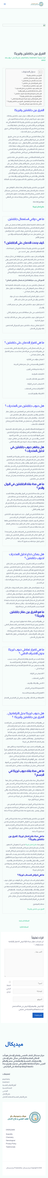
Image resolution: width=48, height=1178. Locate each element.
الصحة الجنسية (7, 1088)
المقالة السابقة (24, 921)
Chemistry (10, 1137)
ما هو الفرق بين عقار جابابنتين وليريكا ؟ (30, 96)
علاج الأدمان (16, 58)
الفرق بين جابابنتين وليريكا (34, 75)
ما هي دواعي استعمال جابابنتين (32, 78)
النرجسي (5, 1091)
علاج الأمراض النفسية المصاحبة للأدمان (14, 1097)
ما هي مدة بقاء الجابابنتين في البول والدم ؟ (30, 91)
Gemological (10, 1140)
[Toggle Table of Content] (39, 72)
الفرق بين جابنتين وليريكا (35, 909)
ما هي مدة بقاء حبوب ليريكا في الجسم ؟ (30, 104)
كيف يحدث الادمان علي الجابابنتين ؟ (32, 80)
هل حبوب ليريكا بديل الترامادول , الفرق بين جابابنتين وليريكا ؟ (24, 101)
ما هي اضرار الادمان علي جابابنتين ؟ (32, 83)
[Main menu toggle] (4, 4)
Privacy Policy (11, 1144)
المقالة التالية (24, 927)
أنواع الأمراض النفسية (9, 1085)
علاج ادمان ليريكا (31, 845)
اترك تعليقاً (41, 58)
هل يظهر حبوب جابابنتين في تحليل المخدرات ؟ (28, 88)
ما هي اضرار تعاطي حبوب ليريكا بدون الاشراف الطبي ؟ (26, 99)
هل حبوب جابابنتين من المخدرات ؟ (32, 86)
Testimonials (10, 1147)
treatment (33, 58)
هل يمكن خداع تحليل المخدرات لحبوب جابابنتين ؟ (28, 93)
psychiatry (25, 58)
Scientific (9, 1134)
